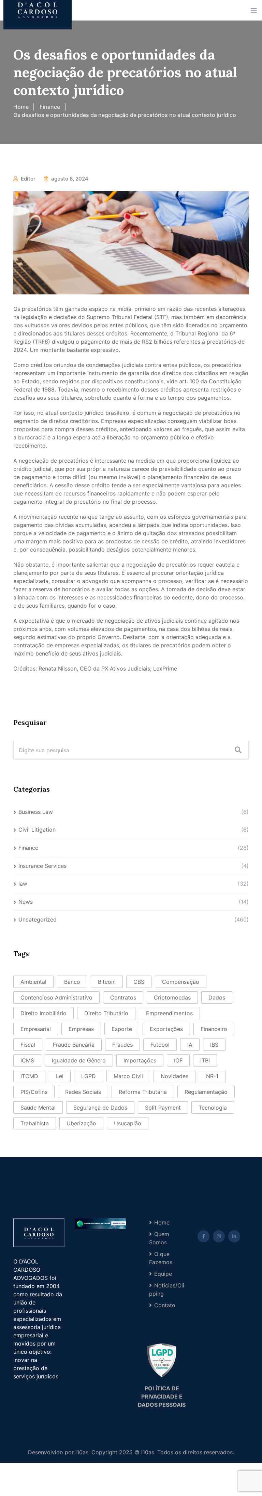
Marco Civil (128, 1076)
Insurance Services (42, 865)
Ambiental (33, 981)
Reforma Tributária (143, 1091)
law (22, 883)
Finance (28, 847)
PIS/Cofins (33, 1091)
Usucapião (127, 1123)
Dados (216, 997)
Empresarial (35, 1028)
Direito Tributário (106, 1013)
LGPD (88, 1076)
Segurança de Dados (100, 1107)
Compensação (180, 981)
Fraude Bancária (73, 1044)
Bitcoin (107, 981)
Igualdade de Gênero (79, 1060)
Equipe (163, 1273)
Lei (59, 1076)
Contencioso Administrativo (56, 997)
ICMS (27, 1060)
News (25, 901)
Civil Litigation (37, 829)
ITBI (205, 1060)
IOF (178, 1060)
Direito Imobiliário (43, 1013)
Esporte (122, 1028)
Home (162, 1222)
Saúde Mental (38, 1107)
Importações (139, 1060)
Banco (72, 981)
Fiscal (27, 1044)
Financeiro (214, 1028)
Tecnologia (213, 1107)
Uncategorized (37, 919)
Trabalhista (34, 1123)
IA (189, 1044)
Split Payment (163, 1107)
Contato (164, 1305)
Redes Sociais (83, 1091)
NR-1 (212, 1076)
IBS (214, 1044)
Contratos (123, 997)
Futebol (160, 1044)
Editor (28, 178)
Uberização (81, 1123)
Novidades (174, 1076)
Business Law (35, 811)
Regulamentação (206, 1091)
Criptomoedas (172, 997)
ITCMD (29, 1076)
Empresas (81, 1028)
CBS (138, 981)
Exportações (166, 1028)
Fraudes (122, 1044)
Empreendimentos (169, 1013)
